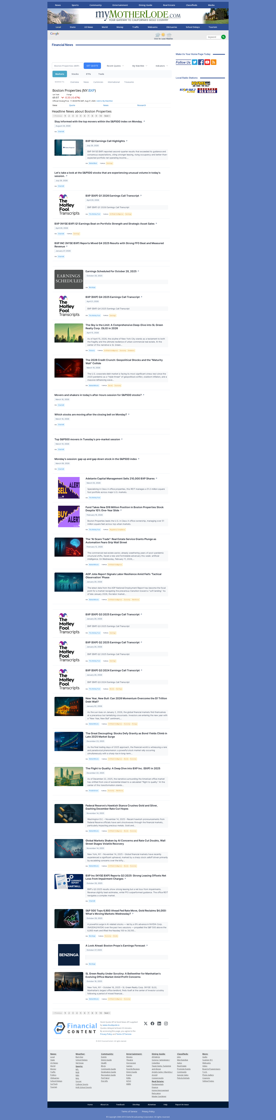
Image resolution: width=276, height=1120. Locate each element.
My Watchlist (138, 65)
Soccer (79, 1081)
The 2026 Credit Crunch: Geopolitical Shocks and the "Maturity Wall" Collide (124, 361)
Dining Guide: (158, 1054)
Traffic (135, 27)
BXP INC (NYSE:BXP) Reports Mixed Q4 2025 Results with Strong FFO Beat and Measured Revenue (109, 245)
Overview (74, 82)
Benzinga (92, 287)
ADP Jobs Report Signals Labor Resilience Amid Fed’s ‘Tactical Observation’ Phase (123, 576)
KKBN (128, 1084)
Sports (75, 5)
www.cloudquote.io (111, 1025)
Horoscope (131, 1063)
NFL (77, 1069)
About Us (104, 1104)
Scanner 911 (207, 1060)
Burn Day (79, 1057)
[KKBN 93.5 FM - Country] (207, 90)
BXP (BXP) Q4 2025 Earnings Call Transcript (114, 296)
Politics (53, 1075)
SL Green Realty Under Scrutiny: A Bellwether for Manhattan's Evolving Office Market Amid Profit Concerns (123, 975)
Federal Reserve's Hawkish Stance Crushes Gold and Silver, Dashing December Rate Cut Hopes (122, 807)
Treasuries (129, 82)
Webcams (152, 27)
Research (141, 105)
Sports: (79, 1066)
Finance (155, 1087)
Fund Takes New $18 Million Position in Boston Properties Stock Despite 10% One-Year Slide (125, 509)
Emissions (131, 350)
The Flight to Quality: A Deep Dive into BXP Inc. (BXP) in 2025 (123, 768)
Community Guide (108, 1069)
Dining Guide (145, 5)
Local (58, 27)
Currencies (98, 82)
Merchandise (182, 1060)
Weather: (80, 1054)
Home (90, 1104)
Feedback (120, 1104)
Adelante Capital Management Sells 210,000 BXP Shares (121, 478)
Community (96, 5)
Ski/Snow (80, 1063)
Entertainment (120, 5)
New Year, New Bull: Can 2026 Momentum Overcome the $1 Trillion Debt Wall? (126, 700)
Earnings (109, 163)
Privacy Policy (106, 1034)
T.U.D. (204, 1072)
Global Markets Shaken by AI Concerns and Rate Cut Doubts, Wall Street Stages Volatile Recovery (125, 842)
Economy (123, 350)
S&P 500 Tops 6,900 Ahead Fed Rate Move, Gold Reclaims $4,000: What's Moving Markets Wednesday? (126, 912)
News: (53, 1054)
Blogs (103, 1066)
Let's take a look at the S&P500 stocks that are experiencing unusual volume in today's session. (107, 174)
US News (88, 27)
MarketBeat (93, 163)
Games (129, 1066)
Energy (134, 724)
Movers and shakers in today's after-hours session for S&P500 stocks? (99, 394)
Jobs (179, 1057)
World (105, 27)
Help (165, 1104)
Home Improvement (160, 1090)
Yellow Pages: (208, 1081)
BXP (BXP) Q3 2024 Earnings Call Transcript (114, 670)
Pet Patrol (105, 1078)
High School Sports (84, 1087)
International (114, 82)
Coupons (206, 1078)
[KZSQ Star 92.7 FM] (186, 90)
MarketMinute (94, 385)
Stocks (75, 74)
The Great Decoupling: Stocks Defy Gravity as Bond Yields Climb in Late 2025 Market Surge (126, 735)
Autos (179, 1063)
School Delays (193, 27)
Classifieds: (182, 1054)
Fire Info (104, 1081)
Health (104, 1063)
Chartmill (61, 131)
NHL (77, 1078)
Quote (72, 105)
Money (120, 27)
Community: (107, 1054)
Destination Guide (108, 1072)
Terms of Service (129, 1111)
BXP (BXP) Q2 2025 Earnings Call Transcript (114, 642)
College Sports (82, 1084)
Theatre (129, 1060)
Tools (101, 74)
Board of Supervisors (211, 1069)
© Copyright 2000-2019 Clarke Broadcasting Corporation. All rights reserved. (138, 1117)
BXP (92, 90)
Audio (204, 1057)
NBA (77, 1075)
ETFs (88, 74)
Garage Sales (182, 1075)
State (72, 27)
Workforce (135, 599)
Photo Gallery (208, 1075)
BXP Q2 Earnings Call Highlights (107, 140)
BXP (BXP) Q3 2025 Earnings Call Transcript (114, 614)
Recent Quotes (114, 65)
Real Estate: (158, 1081)
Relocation (156, 1093)
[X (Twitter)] (146, 1028)
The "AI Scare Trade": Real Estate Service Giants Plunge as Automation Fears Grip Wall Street (121, 541)
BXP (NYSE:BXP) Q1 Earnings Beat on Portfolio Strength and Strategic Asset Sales (105, 223)
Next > (107, 116)
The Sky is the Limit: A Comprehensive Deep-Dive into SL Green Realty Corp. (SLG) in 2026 (124, 326)
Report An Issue (182, 1104)
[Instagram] (166, 1028)
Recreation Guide (108, 1075)
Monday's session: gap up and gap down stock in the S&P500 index (97, 458)
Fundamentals (157, 1084)
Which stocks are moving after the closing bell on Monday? (92, 414)
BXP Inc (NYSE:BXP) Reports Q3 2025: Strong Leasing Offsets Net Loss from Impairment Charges (126, 877)
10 (101, 116)
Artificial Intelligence (116, 214)
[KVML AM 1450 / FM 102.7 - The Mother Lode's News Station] (201, 83)
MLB (77, 1072)
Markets (59, 74)
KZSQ (128, 1081)
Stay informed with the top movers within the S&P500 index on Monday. (99, 121)
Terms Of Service (123, 1034)
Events (104, 1057)
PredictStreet (93, 790)
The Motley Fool (94, 214)
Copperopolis (157, 1078)
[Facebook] (152, 1028)
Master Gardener (159, 1096)
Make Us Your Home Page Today (193, 54)
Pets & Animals (183, 1078)
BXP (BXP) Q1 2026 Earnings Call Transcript (114, 195)
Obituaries (171, 27)
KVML (128, 1078)
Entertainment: (134, 1054)
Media (211, 5)
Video (204, 1066)
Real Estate (169, 5)
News (58, 5)
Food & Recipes (133, 1069)
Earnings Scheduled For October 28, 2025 (112, 271)
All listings (156, 1057)
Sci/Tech (53, 1084)
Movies (129, 1057)
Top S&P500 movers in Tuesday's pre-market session (88, 439)
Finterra (91, 350)
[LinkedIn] (159, 1028)
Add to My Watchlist (104, 101)
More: (205, 1054)
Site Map (136, 1104)
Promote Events (183, 1069)
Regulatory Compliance (117, 529)
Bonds (110, 385)
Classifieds (191, 5)
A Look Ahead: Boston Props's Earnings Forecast (117, 945)
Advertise (152, 1104)
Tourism (213, 27)
